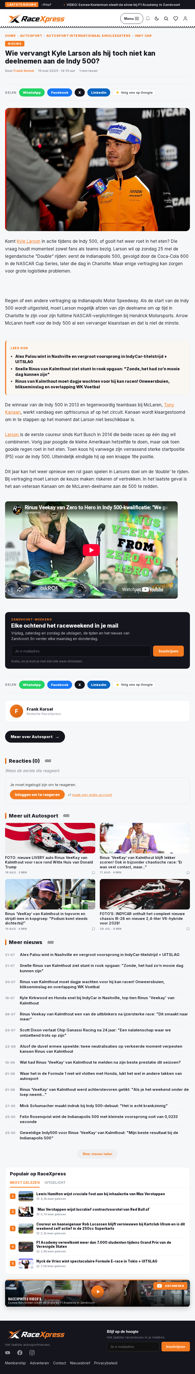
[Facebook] (19, 1352)
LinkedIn (98, 92)
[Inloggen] (185, 18)
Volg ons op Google (137, 92)
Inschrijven (168, 651)
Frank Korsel (23, 71)
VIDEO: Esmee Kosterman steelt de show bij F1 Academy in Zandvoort (96, 5)
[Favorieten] (175, 18)
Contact (59, 1363)
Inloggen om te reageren (37, 794)
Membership (15, 1363)
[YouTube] (7, 1352)
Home (10, 36)
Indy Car (143, 36)
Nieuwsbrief (80, 1363)
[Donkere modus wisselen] (156, 18)
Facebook (59, 92)
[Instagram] (32, 1352)
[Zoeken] (166, 18)
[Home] (36, 18)
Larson (12, 434)
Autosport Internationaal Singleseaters (88, 36)
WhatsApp (32, 92)
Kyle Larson (28, 241)
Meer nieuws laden (97, 1154)
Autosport (31, 36)
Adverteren (39, 1363)
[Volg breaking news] (148, 18)
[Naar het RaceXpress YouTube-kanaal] (97, 1293)
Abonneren (174, 1286)
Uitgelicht (55, 1183)
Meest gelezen (25, 1183)
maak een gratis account (92, 795)
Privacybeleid (105, 1363)
